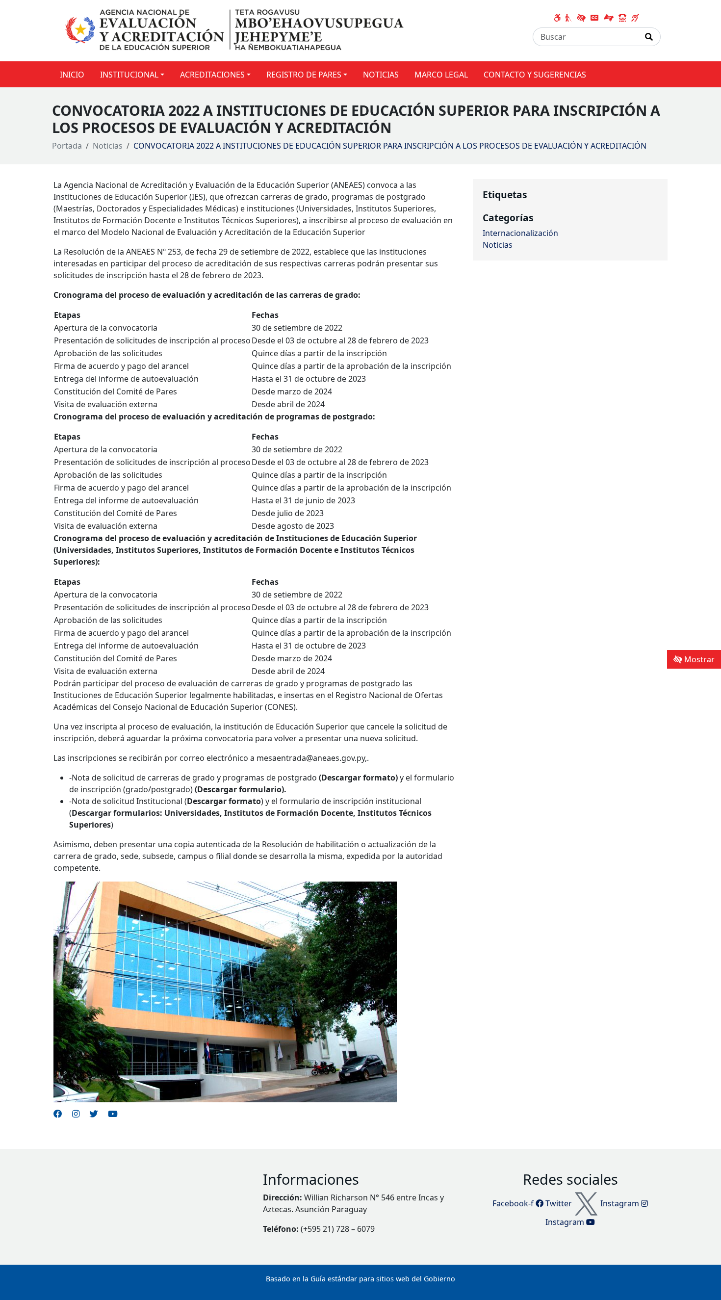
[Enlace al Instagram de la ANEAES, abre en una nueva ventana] (75, 1113)
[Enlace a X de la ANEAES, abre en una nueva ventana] (93, 1113)
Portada (67, 145)
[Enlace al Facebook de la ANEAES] (57, 1113)
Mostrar (698, 659)
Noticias (108, 145)
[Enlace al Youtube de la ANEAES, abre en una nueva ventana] (113, 1113)
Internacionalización (520, 233)
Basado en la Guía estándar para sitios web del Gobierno (360, 1278)
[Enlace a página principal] (236, 30)
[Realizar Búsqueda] (649, 36)
